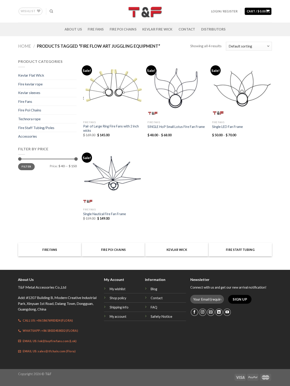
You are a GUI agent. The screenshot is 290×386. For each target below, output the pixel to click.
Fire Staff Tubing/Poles (36, 127)
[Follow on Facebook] (194, 312)
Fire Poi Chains (123, 29)
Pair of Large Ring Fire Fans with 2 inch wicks (111, 128)
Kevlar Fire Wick (157, 29)
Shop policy (118, 298)
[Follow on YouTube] (227, 312)
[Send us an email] (211, 312)
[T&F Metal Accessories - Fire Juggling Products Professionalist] (145, 11)
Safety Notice (161, 316)
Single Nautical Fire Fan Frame (104, 214)
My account (118, 316)
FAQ (154, 307)
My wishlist (118, 289)
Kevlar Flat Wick (31, 75)
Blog (154, 289)
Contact (187, 29)
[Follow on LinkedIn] (219, 312)
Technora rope (29, 119)
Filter (26, 166)
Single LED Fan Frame (227, 127)
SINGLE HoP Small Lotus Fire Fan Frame (176, 127)
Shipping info (119, 307)
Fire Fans (96, 29)
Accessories (27, 136)
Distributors (213, 29)
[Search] (51, 11)
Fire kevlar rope (30, 84)
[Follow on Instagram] (202, 312)
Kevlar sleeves (29, 92)
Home (24, 46)
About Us (73, 29)
